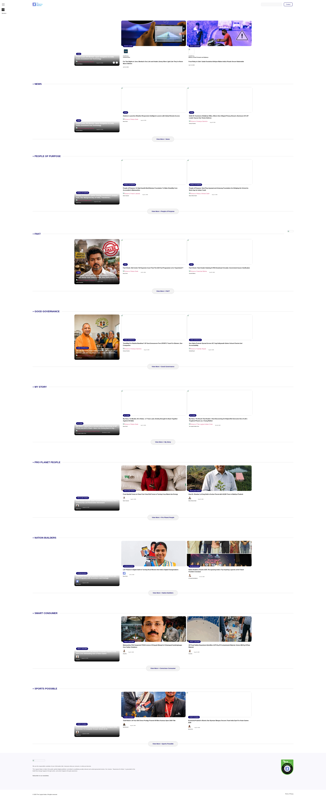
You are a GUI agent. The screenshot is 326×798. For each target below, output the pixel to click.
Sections (4, 13)
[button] (114, 63)
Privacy (291, 794)
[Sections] (3, 9)
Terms (286, 794)
